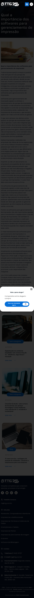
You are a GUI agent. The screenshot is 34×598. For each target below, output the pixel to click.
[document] (17, 299)
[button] (27, 4)
